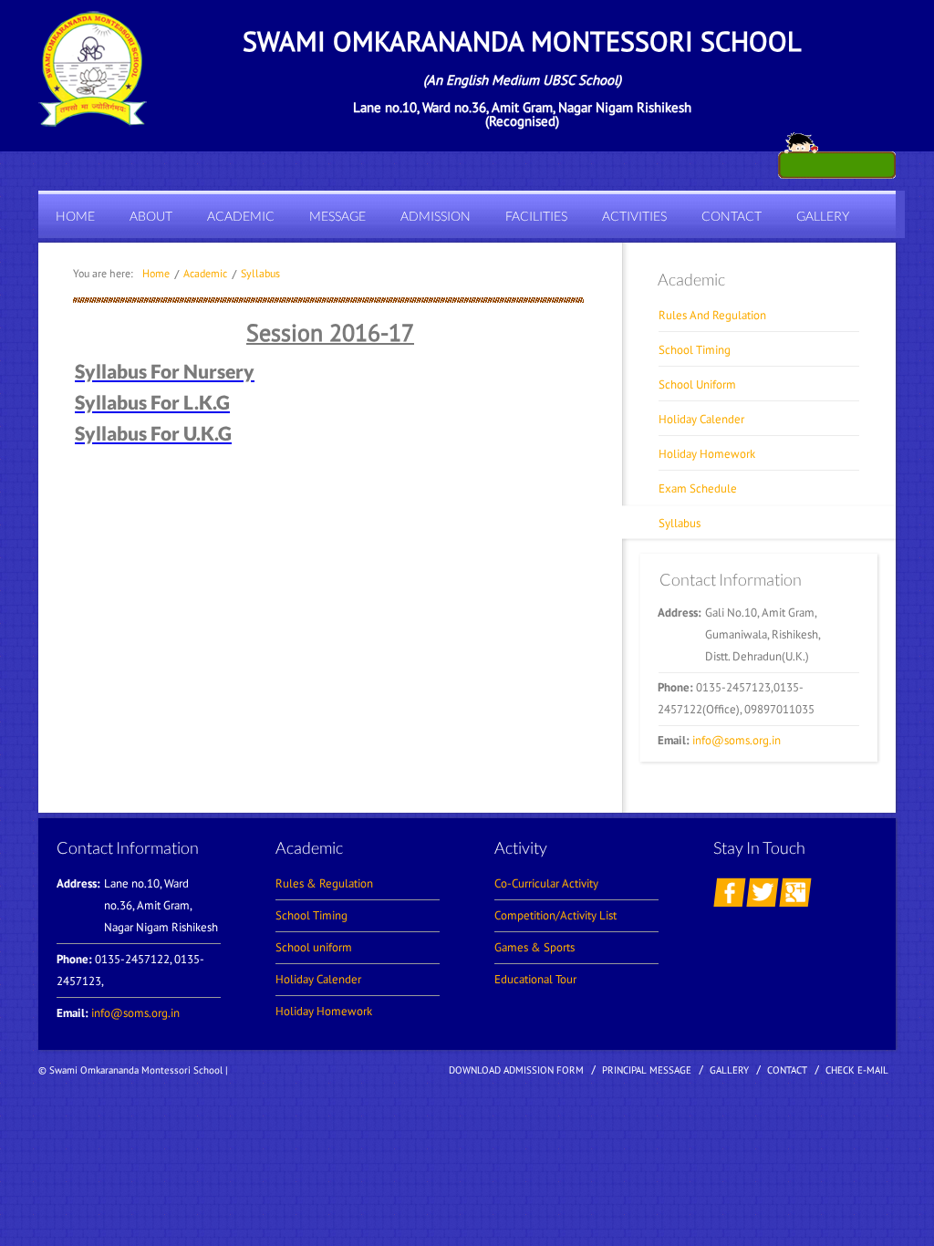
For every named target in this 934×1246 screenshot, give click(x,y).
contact (787, 1070)
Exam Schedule (698, 488)
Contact (731, 215)
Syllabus (260, 273)
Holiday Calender (701, 419)
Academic (241, 215)
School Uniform (697, 384)
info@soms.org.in (736, 740)
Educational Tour (535, 979)
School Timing (695, 350)
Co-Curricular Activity (546, 883)
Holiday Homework (707, 454)
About (151, 215)
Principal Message (646, 1070)
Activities (634, 215)
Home (75, 215)
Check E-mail (856, 1070)
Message (337, 215)
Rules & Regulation (324, 883)
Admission (435, 215)
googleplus (795, 892)
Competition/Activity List (555, 915)
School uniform (313, 947)
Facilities (536, 215)
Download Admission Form (516, 1070)
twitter (762, 892)
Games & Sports (534, 947)
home (156, 273)
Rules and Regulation (712, 315)
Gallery (822, 215)
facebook (729, 892)
